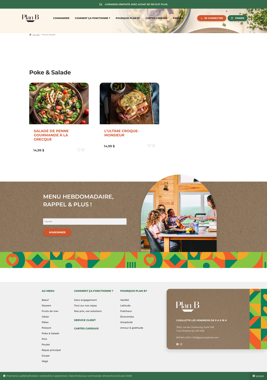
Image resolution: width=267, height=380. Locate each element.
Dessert (46, 305)
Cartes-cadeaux (156, 18)
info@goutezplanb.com (205, 337)
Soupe (46, 355)
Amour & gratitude (131, 327)
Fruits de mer (50, 311)
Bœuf (45, 300)
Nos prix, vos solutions (88, 311)
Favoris (178, 18)
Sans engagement (85, 300)
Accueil (36, 34)
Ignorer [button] (260, 376)
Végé (45, 361)
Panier (239, 18)
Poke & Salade (50, 333)
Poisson (46, 327)
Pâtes (45, 322)
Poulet (46, 344)
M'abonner (57, 232)
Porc (44, 339)
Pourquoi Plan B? (128, 18)
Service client (85, 320)
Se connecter (213, 18)
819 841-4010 (183, 337)
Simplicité (126, 322)
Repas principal (51, 350)
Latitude (125, 305)
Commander (61, 18)
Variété (124, 300)
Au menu (48, 290)
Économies (127, 316)
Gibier (45, 316)
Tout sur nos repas (85, 305)
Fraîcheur (126, 311)
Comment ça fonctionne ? (92, 18)
